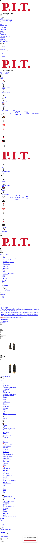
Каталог (4, 257)
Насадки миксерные (6, 314)
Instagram (3, 53)
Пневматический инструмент (24, 309)
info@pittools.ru (3, 49)
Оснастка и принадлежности (16, 309)
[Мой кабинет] (0, 249)
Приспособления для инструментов (32, 314)
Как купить (1, 519)
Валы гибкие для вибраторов (13, 312)
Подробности (2, 379)
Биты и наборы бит (2, 312)
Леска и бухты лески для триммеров (11, 313)
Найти (1, 539)
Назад (5, 256)
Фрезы (28, 315)
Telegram (3, 297)
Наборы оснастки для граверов (29, 313)
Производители (2, 520)
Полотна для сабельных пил (24, 314)
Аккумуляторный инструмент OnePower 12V (6, 308)
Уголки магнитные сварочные (19, 317)
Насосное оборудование (9, 309)
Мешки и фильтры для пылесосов (20, 313)
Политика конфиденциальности (4, 536)
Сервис (4, 271)
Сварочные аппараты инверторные (7, 310)
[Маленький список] (0, 324)
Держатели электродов (8, 317)
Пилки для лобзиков (17, 314)
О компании (5, 277)
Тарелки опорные (24, 315)
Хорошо (30, 540)
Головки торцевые (19, 312)
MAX (2, 55)
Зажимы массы (13, 317)
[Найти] (1, 15)
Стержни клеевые (19, 315)
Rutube (3, 525)
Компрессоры (4, 309)
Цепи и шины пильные (32, 315)
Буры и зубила (7, 312)
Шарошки (36, 315)
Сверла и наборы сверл (7, 315)
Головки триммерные (25, 312)
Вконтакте (3, 52)
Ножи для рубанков (12, 314)
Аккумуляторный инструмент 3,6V (29, 308)
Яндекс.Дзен (3, 56)
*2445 (1, 71)
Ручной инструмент (30, 309)
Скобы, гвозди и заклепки (14, 315)
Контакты (1, 521)
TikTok (3, 527)
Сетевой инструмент (14, 310)
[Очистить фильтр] (0, 336)
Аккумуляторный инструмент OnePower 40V (18, 308)
